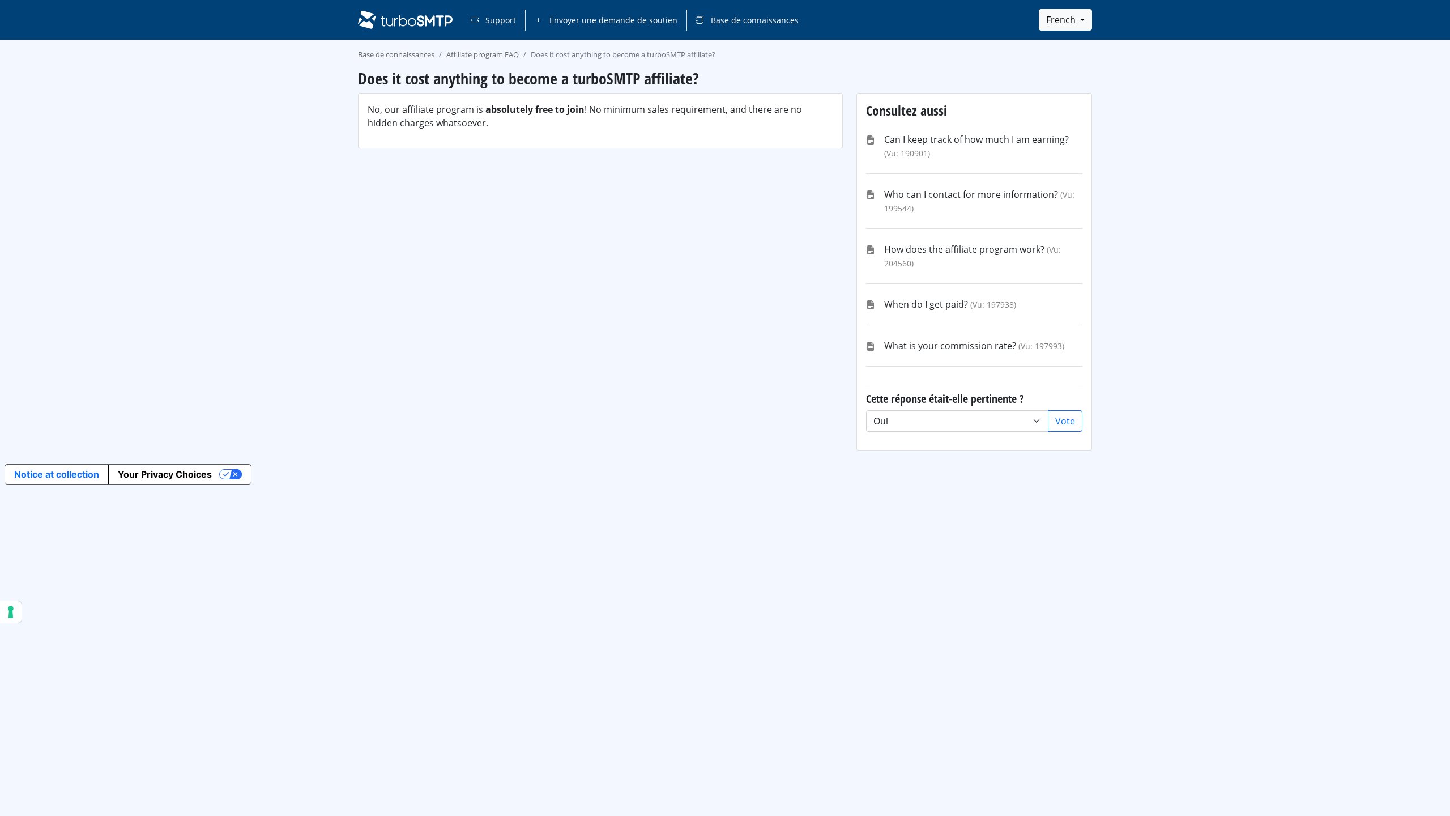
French (1062, 20)
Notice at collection (56, 474)
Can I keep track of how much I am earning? (976, 139)
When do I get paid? (926, 304)
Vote (1065, 421)
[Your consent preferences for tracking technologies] (11, 612)
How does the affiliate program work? (964, 249)
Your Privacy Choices (165, 474)
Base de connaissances (754, 20)
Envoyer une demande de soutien (612, 20)
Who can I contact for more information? (971, 194)
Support (499, 20)
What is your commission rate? (950, 345)
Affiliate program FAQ (482, 54)
